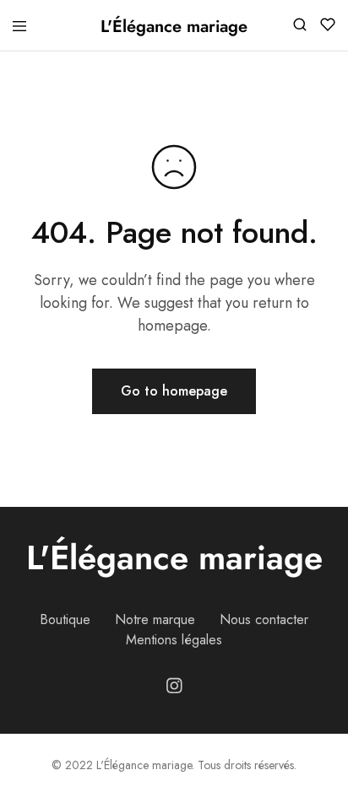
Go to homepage (174, 391)
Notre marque (155, 619)
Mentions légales (174, 639)
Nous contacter (264, 619)
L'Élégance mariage (174, 557)
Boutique (65, 619)
